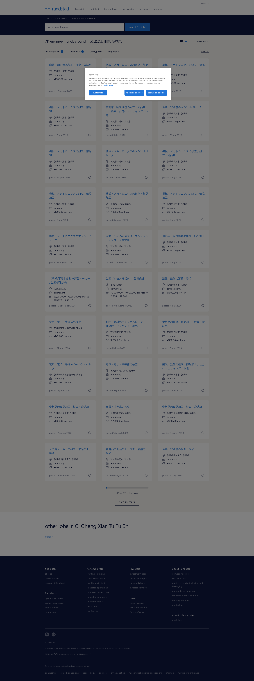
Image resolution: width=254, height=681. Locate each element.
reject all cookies (134, 92)
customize (98, 92)
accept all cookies (156, 92)
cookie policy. (108, 85)
